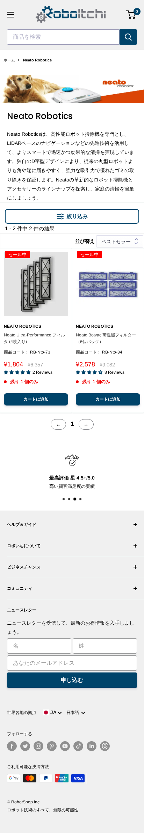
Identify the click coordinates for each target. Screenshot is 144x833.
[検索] (128, 37)
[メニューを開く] (10, 14)
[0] (131, 14)
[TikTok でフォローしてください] (78, 746)
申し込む (72, 680)
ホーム (9, 60)
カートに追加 (36, 399)
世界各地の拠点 (21, 712)
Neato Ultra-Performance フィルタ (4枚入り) (34, 338)
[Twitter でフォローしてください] (25, 746)
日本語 (73, 712)
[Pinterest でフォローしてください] (52, 746)
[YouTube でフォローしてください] (65, 746)
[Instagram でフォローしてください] (38, 746)
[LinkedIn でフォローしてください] (91, 746)
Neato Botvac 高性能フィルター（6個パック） (106, 338)
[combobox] (63, 37)
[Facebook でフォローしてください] (12, 746)
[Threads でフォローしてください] (105, 746)
